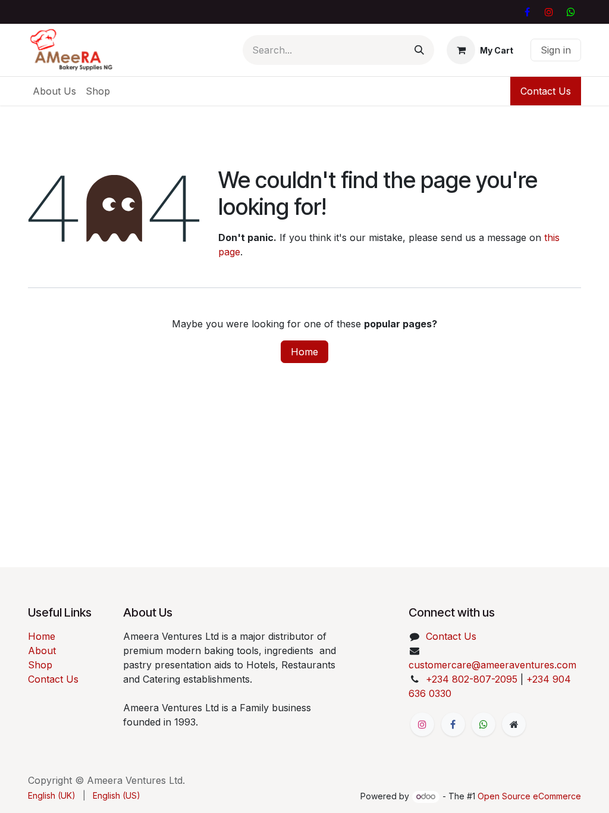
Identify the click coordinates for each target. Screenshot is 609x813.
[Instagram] (548, 11)
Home (304, 352)
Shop (40, 665)
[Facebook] (526, 11)
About (42, 650)
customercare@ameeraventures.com (492, 665)
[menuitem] (54, 91)
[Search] (419, 50)
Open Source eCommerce (529, 796)
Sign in (556, 50)
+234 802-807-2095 (471, 679)
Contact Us (545, 91)
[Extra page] (514, 724)
